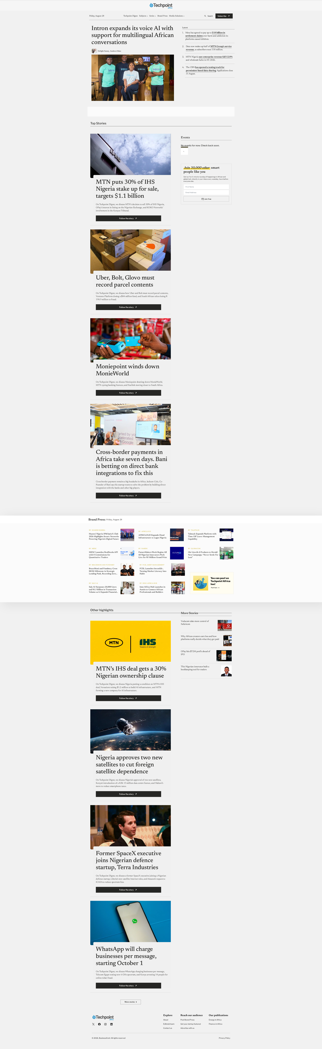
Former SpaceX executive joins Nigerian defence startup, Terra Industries (128, 861)
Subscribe (222, 16)
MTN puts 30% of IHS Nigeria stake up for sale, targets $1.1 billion (127, 189)
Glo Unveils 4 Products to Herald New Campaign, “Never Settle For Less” (203, 555)
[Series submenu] (155, 16)
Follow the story (126, 218)
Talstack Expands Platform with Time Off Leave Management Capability (202, 536)
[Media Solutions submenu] (184, 16)
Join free (207, 199)
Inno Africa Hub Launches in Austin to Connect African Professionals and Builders (152, 589)
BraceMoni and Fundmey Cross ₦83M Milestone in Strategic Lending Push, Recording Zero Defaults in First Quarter (103, 571)
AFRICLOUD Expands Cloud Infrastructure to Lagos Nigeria (152, 536)
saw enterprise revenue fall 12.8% (216, 57)
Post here (214, 588)
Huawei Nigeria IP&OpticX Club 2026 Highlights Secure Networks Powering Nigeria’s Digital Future (104, 536)
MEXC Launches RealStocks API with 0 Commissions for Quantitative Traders (103, 555)
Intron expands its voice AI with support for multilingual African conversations (132, 36)
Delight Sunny (103, 51)
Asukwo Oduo (115, 51)
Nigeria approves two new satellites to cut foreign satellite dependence (129, 765)
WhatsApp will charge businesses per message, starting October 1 (126, 956)
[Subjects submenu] (147, 16)
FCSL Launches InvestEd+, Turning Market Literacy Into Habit (153, 571)
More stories (131, 1002)
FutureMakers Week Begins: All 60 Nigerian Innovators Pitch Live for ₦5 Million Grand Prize (152, 555)
